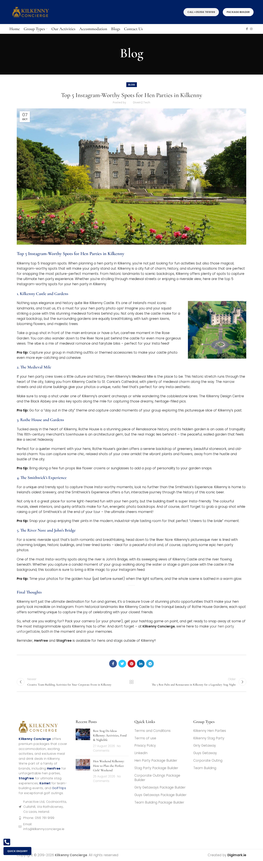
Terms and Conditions (152, 731)
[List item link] (43, 818)
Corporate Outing (207, 760)
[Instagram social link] (251, 28)
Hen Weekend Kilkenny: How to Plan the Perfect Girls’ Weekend (108, 765)
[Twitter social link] (122, 663)
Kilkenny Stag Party (208, 738)
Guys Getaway (205, 753)
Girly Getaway (204, 746)
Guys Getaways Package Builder (160, 795)
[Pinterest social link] (131, 663)
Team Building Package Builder (159, 802)
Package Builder (238, 12)
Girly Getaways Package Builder (160, 787)
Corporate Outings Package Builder (157, 777)
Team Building (204, 768)
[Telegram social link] (150, 663)
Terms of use (145, 738)
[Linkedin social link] (141, 663)
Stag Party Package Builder (156, 768)
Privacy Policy (145, 746)
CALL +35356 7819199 (201, 12)
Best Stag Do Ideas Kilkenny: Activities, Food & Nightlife (110, 735)
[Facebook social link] (247, 28)
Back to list (131, 682)
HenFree (41, 640)
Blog (131, 84)
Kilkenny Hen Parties (209, 731)
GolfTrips (59, 788)
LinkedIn (140, 753)
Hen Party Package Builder (155, 760)
